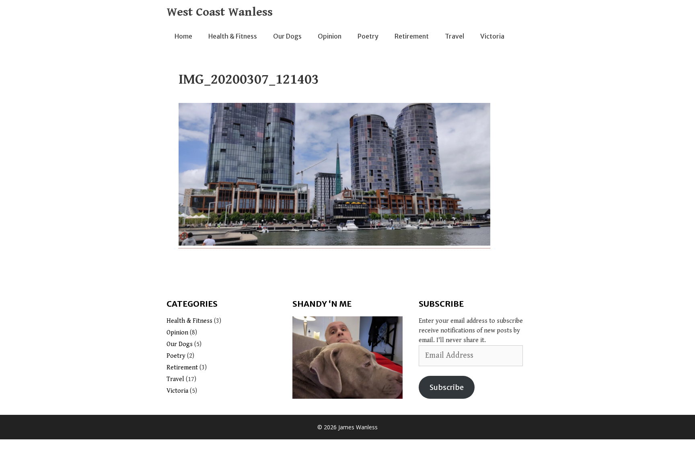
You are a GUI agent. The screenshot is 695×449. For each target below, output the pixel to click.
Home (183, 36)
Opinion (329, 36)
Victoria (492, 36)
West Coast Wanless (220, 12)
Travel (454, 36)
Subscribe (447, 387)
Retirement (412, 36)
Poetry (368, 36)
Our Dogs (287, 36)
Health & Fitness (232, 36)
